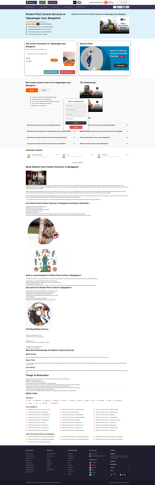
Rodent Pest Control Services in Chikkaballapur (38, 420)
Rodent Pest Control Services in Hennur (70, 412)
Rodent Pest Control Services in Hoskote (37, 422)
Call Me (76, 123)
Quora (93, 469)
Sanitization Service (30, 471)
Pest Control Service (30, 456)
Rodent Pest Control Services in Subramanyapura (107, 412)
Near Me (49, 460)
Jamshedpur (101, 400)
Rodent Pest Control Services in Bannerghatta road (39, 414)
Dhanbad (72, 400)
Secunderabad (118, 400)
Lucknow (30, 403)
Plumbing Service (30, 469)
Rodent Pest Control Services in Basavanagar (38, 412)
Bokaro (109, 400)
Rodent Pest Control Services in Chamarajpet (38, 430)
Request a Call (68, 72)
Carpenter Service (30, 467)
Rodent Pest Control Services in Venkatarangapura (107, 427)
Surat (37, 403)
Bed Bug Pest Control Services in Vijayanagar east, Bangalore (75, 436)
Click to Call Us (52, 72)
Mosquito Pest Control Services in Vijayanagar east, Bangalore (109, 436)
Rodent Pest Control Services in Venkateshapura (72, 414)
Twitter (93, 474)
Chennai (64, 400)
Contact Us (49, 462)
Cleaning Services (30, 7)
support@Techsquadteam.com (98, 456)
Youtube (94, 465)
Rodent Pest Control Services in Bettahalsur (105, 414)
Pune (93, 400)
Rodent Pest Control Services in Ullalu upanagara (107, 417)
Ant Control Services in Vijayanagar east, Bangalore (39, 441)
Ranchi (29, 400)
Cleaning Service (29, 453)
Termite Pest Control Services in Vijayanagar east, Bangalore (75, 439)
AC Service (28, 460)
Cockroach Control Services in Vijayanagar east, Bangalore (41, 439)
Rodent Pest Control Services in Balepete (71, 420)
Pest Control (55, 7)
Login (48, 467)
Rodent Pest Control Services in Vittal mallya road (39, 417)
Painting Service (29, 458)
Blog (48, 458)
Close (76, 127)
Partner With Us (53, 2)
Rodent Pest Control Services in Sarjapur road (72, 427)
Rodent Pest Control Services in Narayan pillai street (73, 417)
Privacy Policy (50, 456)
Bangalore (47, 400)
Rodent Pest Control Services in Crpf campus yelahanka (108, 420)
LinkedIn (94, 472)
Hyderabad (55, 400)
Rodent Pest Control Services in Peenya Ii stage (38, 427)
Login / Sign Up (123, 2)
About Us (49, 465)
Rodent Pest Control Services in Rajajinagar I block (73, 430)
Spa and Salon (68, 7)
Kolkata (87, 400)
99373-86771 (94, 453)
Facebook (94, 462)
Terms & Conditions (51, 453)
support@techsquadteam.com (96, 2)
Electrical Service (29, 465)
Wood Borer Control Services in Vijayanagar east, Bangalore (109, 439)
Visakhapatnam (54, 403)
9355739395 (111, 2)
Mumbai (79, 400)
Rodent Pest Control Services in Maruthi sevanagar (107, 409)
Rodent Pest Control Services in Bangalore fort (38, 425)
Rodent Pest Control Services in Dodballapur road (73, 409)
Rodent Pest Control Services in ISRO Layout (105, 422)
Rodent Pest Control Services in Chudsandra (105, 430)
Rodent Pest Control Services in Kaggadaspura (106, 425)
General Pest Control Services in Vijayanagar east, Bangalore (41, 436)
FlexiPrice (42, 2)
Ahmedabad (44, 403)
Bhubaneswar (38, 400)
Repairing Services (81, 7)
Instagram (94, 467)
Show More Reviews (77, 162)
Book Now (69, 64)
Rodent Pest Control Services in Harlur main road (38, 409)
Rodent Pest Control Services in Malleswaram (72, 422)
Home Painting (44, 7)
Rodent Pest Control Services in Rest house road (72, 425)
